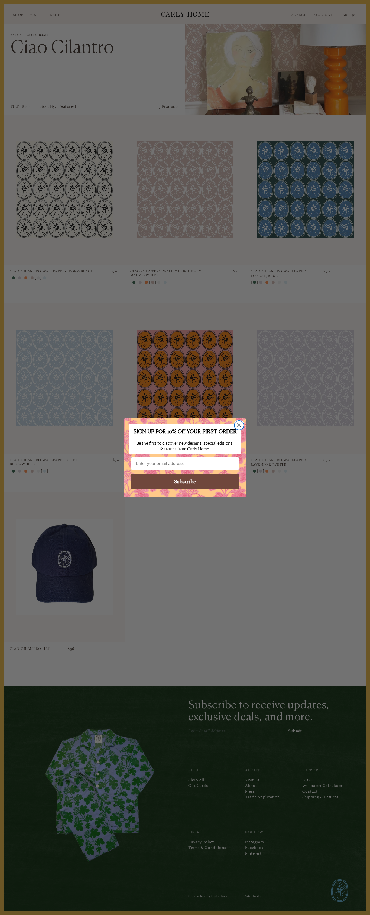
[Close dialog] (239, 425)
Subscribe (185, 481)
